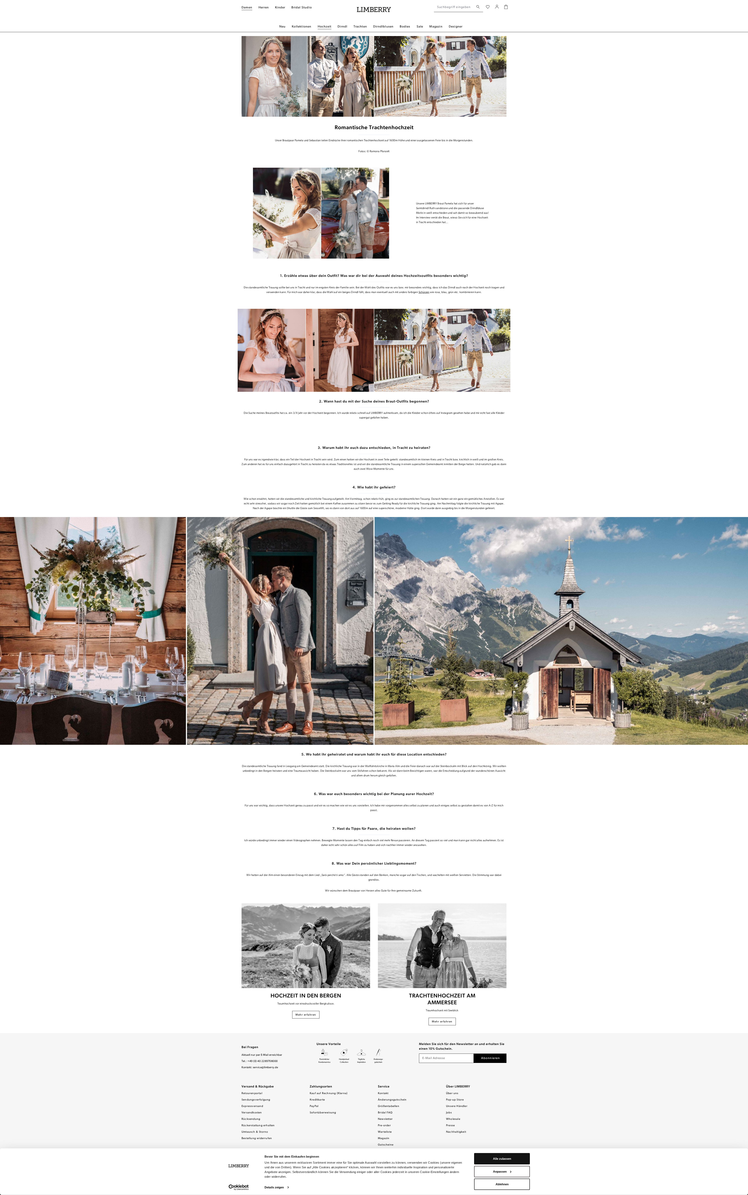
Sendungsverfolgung (256, 1099)
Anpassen (500, 1171)
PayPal (314, 1106)
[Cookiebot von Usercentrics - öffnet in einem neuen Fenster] (239, 1187)
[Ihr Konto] (497, 7)
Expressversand (252, 1106)
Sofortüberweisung (323, 1112)
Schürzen (424, 292)
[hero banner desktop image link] (374, 76)
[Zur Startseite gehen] (374, 7)
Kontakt (383, 1093)
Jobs (449, 1112)
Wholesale (453, 1119)
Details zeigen (274, 1187)
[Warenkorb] (506, 7)
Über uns (452, 1093)
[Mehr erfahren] (306, 945)
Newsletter (385, 1119)
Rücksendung (251, 1119)
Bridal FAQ (385, 1112)
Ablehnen (502, 1184)
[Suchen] (478, 7)
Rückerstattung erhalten (258, 1125)
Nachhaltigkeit (456, 1132)
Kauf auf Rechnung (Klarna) (329, 1093)
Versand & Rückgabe (258, 1086)
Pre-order (384, 1125)
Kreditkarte (317, 1099)
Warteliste (385, 1132)
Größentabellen (388, 1106)
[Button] (321, 213)
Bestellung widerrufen (257, 1138)
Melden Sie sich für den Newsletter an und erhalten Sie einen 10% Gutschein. (462, 1046)
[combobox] (454, 7)
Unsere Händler (457, 1106)
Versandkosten (252, 1112)
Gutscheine (385, 1144)
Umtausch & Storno (255, 1132)
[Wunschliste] (487, 7)
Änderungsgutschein (392, 1099)
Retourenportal (252, 1093)
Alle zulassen (502, 1158)
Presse (450, 1125)
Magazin (383, 1138)
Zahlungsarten (321, 1086)
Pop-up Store (455, 1099)
